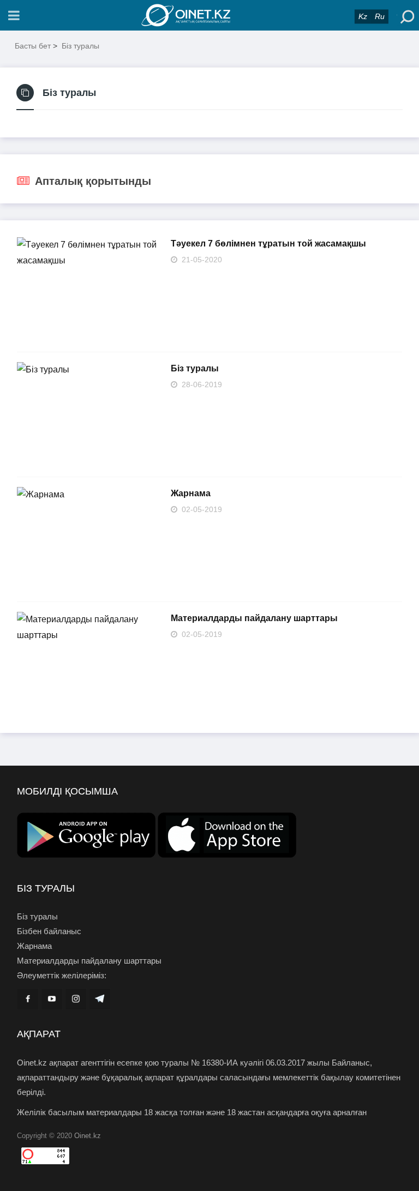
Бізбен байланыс (49, 931)
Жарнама (191, 493)
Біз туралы (80, 45)
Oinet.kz (87, 1136)
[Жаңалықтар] (209, 15)
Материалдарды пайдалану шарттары (254, 618)
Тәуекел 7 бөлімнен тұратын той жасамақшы (268, 243)
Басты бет (33, 45)
